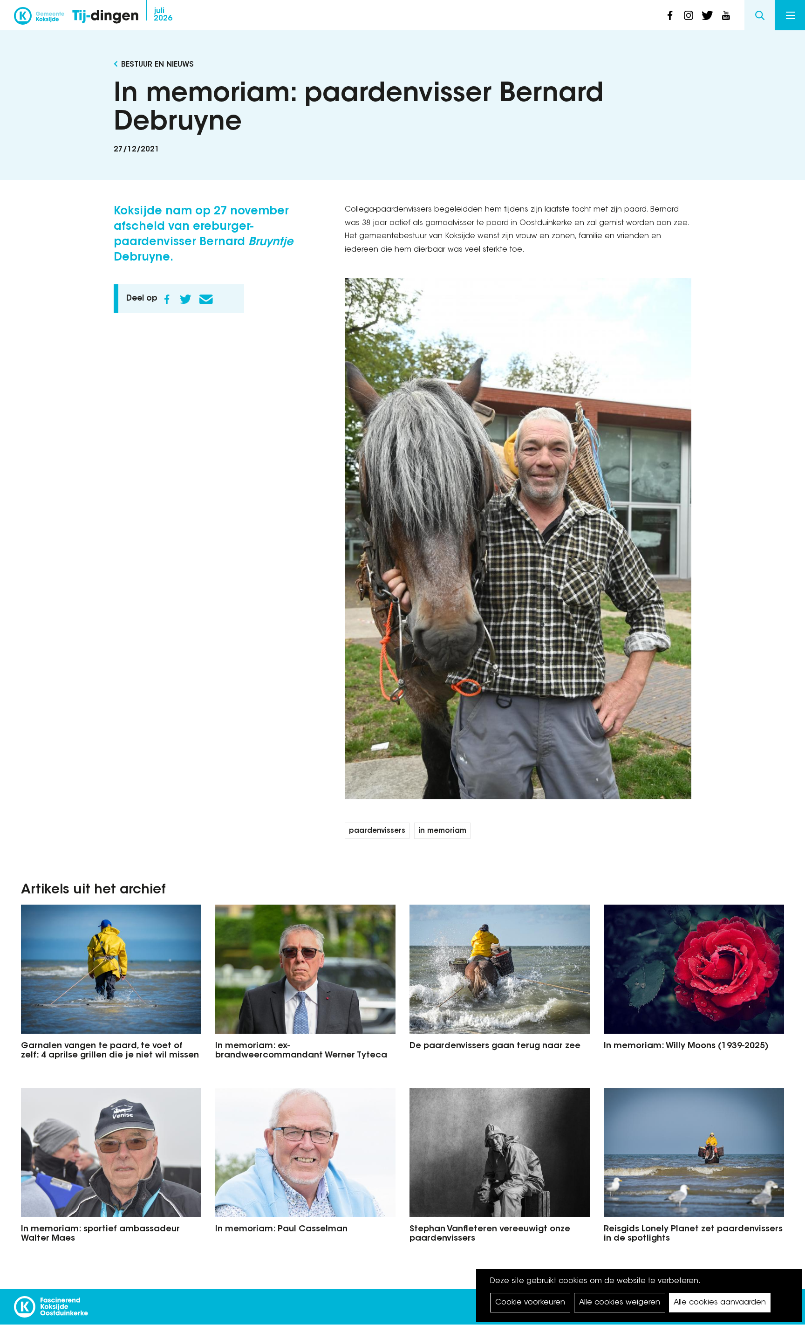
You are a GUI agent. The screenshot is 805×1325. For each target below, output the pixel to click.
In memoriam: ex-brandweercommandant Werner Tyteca (301, 1051)
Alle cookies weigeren (619, 1302)
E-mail (206, 299)
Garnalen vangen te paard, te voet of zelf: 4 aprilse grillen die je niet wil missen (110, 1051)
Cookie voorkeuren (530, 1302)
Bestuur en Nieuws (157, 65)
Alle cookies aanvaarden (720, 1302)
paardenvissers (377, 831)
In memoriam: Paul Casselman (281, 1229)
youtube (725, 15)
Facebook (166, 299)
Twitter (185, 299)
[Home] (105, 17)
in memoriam (442, 831)
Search (759, 15)
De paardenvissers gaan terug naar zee (494, 1046)
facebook (670, 15)
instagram (688, 15)
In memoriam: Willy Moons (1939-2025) (686, 1046)
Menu (790, 15)
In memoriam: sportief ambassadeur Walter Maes (100, 1234)
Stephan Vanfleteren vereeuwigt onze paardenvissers (489, 1234)
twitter (707, 15)
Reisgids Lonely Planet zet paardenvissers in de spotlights (693, 1234)
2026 (163, 14)
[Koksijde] (39, 18)
